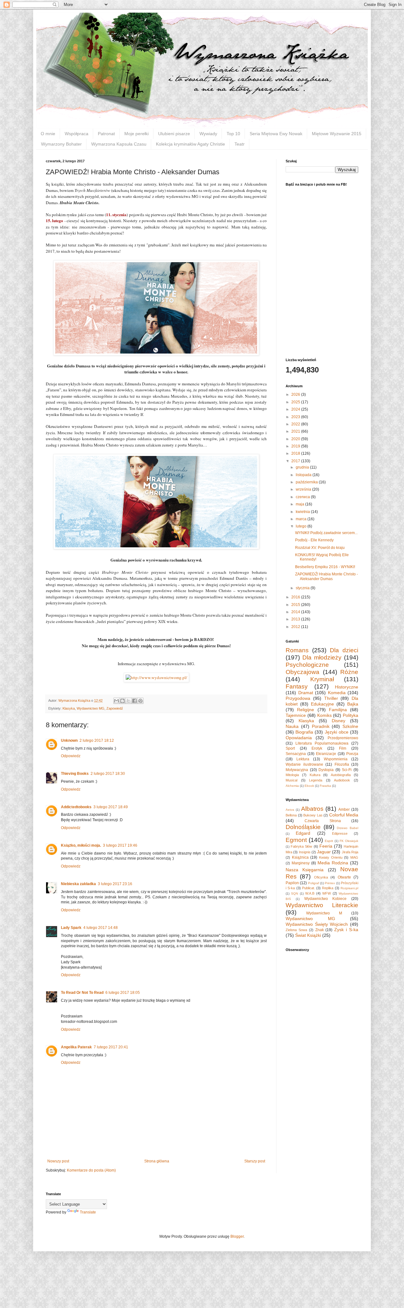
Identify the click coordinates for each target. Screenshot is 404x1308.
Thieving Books (75, 773)
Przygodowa (298, 698)
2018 (296, 453)
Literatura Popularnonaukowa (321, 743)
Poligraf (313, 883)
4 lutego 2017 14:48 (100, 927)
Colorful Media (344, 814)
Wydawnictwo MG (90, 708)
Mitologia (292, 775)
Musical (291, 780)
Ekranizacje (326, 754)
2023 (296, 417)
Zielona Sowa (296, 930)
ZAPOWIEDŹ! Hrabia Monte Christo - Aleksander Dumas (326, 576)
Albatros (312, 808)
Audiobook (342, 780)
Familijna (338, 709)
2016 (296, 597)
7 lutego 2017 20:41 (111, 1047)
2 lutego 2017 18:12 (97, 740)
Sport (290, 748)
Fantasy (297, 686)
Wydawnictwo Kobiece (325, 898)
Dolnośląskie (303, 827)
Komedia (337, 692)
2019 (296, 446)
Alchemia (292, 785)
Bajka (352, 703)
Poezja (352, 754)
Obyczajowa (302, 672)
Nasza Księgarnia (305, 869)
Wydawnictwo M (324, 913)
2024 (296, 409)
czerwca (303, 497)
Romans (297, 650)
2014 (296, 612)
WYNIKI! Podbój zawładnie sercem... (326, 533)
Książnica (300, 857)
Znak (319, 930)
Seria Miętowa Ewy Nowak (276, 133)
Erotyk (317, 748)
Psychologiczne (307, 664)
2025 (296, 402)
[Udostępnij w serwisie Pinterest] (140, 701)
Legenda (315, 780)
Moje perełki (136, 133)
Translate (88, 1212)
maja (300, 504)
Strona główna (156, 1161)
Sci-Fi (347, 770)
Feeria (325, 846)
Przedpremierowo (343, 738)
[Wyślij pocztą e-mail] (116, 701)
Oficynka (321, 877)
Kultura (315, 775)
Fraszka (325, 785)
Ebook (309, 785)
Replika (327, 888)
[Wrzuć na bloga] (122, 701)
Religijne (305, 709)
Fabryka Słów (301, 846)
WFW (326, 893)
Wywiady (208, 133)
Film (342, 748)
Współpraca (76, 133)
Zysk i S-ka (346, 929)
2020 (296, 439)
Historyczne (346, 686)
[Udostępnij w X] (128, 701)
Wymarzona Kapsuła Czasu (118, 144)
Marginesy (301, 863)
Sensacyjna (296, 754)
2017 (296, 461)
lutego (301, 526)
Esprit (329, 841)
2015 (296, 604)
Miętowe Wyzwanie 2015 (336, 133)
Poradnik (321, 726)
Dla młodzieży (322, 657)
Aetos (290, 809)
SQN (294, 893)
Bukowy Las (313, 815)
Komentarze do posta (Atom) (91, 1170)
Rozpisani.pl (349, 888)
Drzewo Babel (347, 828)
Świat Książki (308, 935)
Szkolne (350, 726)
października (307, 482)
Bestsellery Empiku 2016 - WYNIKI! (325, 567)
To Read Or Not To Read (82, 992)
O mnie (48, 133)
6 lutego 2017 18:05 (122, 992)
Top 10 (233, 133)
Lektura (302, 759)
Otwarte (344, 877)
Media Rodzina (333, 862)
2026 (296, 394)
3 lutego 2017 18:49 (110, 807)
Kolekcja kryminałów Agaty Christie (190, 144)
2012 (296, 627)
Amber (344, 809)
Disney (338, 720)
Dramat (305, 692)
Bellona (291, 815)
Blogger (237, 1236)
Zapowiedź (114, 708)
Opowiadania (299, 737)
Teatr (240, 144)
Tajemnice (296, 715)
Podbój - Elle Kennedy (314, 540)
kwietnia (303, 512)
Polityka (350, 715)
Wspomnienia (336, 759)
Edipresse (340, 833)
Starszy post (254, 1161)
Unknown (69, 740)
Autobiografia (341, 775)
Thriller (331, 698)
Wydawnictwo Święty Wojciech (317, 924)
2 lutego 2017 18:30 (108, 773)
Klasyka (68, 708)
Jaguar (324, 851)
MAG (354, 857)
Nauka (292, 726)
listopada (304, 475)
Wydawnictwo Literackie (322, 905)
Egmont (296, 840)
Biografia (304, 732)
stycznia (303, 588)
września (304, 489)
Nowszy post (58, 1161)
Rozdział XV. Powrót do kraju (320, 547)
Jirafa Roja (350, 852)
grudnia (303, 467)
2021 (296, 431)
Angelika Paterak (76, 1047)
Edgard (303, 833)
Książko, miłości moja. (81, 845)
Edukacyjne (322, 703)
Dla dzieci (344, 650)
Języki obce (336, 732)
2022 (296, 424)
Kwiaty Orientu (330, 857)
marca (301, 519)
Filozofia (342, 764)
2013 (296, 619)
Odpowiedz (70, 756)
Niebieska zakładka (78, 884)
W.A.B (309, 893)
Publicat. (308, 888)
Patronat (106, 133)
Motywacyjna (297, 770)
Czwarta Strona (323, 821)
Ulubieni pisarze (174, 133)
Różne (349, 672)
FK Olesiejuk (349, 841)
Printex (330, 883)
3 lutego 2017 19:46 (120, 845)
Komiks (324, 715)
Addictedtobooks (76, 807)
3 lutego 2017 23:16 (115, 884)
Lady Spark (71, 927)
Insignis (305, 852)
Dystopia (326, 770)
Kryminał (322, 679)
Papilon (292, 883)
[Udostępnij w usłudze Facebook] (134, 701)
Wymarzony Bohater (61, 144)
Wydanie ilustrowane (304, 764)
